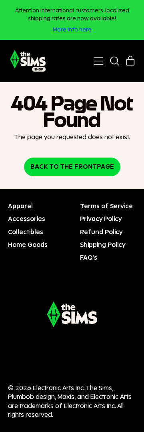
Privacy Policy (101, 219)
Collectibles (25, 232)
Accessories (26, 219)
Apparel (20, 206)
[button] (114, 61)
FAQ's (88, 257)
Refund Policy (101, 232)
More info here (72, 29)
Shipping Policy (103, 245)
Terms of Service (106, 206)
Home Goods (28, 245)
